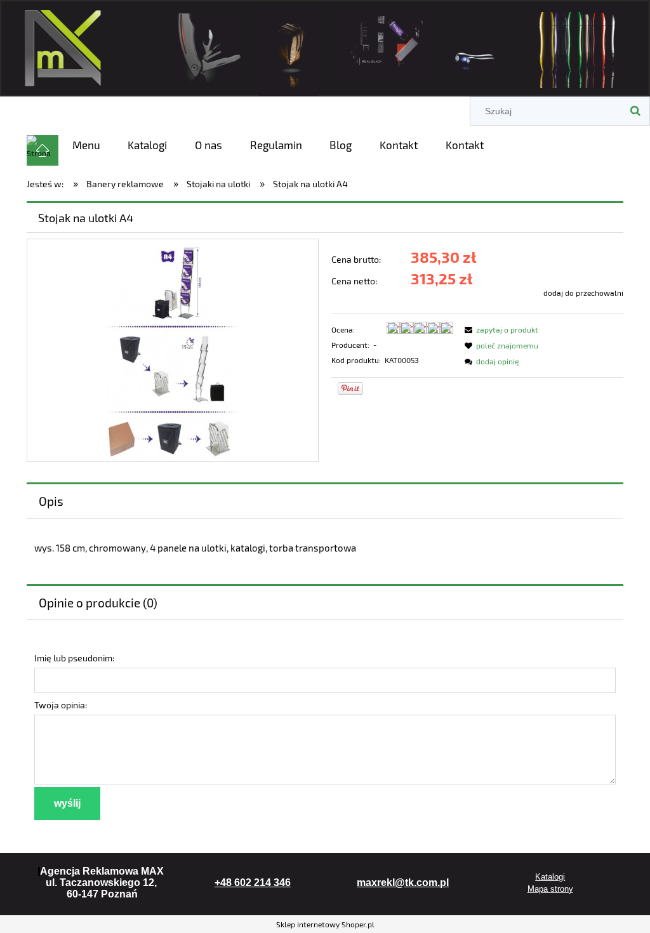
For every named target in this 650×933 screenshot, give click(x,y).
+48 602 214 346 (253, 882)
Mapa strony (550, 889)
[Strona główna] (325, 46)
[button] (499, 329)
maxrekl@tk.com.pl (403, 882)
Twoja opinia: (60, 704)
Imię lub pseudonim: (74, 657)
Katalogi (550, 877)
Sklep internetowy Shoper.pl (325, 924)
